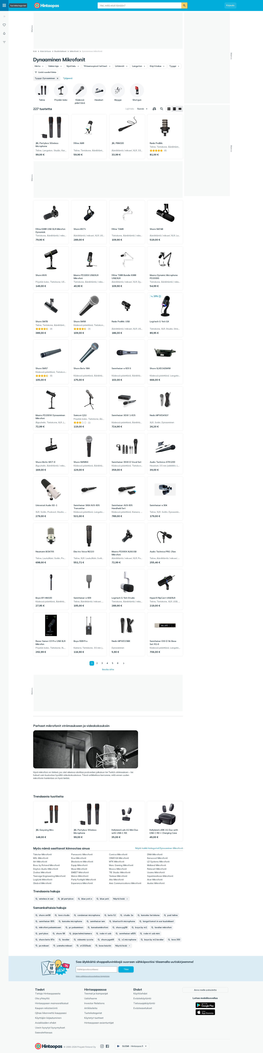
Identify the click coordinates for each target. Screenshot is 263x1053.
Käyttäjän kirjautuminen (48, 1017)
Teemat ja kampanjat (96, 993)
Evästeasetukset (142, 1008)
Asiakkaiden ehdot (45, 1022)
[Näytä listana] (174, 109)
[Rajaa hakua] (4, 42)
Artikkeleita (90, 1008)
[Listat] (4, 25)
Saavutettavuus (43, 1032)
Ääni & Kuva (45, 51)
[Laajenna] (4, 16)
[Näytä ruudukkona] (169, 109)
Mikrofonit (74, 51)
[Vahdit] (4, 33)
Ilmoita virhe (108, 669)
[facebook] (107, 1046)
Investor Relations (94, 1003)
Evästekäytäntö (142, 998)
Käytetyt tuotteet (93, 1017)
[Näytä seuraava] (124, 663)
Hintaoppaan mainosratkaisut (51, 1003)
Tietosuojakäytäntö (144, 1003)
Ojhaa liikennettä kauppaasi (51, 1012)
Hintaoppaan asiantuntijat (99, 1022)
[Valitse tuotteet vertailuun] (154, 108)
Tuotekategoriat (93, 1012)
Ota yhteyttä (42, 998)
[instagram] (102, 1046)
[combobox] (139, 5)
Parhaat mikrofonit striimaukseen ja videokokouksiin (71, 726)
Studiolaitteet (60, 51)
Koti (35, 51)
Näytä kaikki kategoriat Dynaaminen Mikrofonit (159, 848)
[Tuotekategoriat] (4, 5)
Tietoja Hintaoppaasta (47, 993)
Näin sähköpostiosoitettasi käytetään (93, 976)
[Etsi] (184, 5)
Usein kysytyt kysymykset (50, 1027)
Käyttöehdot (140, 993)
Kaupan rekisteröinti (46, 1008)
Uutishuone (90, 998)
